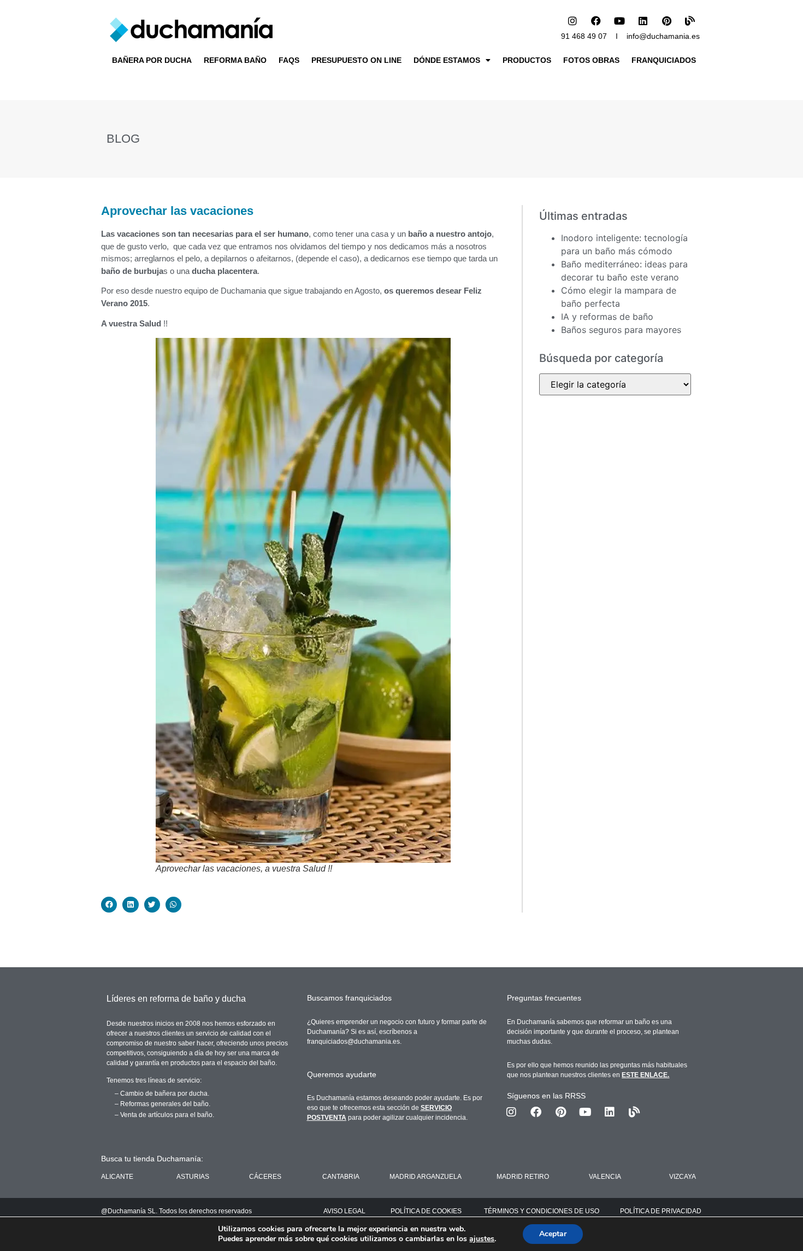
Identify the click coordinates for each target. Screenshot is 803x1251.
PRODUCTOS (527, 60)
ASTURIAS (192, 1176)
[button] (109, 905)
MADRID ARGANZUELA (425, 1176)
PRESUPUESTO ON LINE (356, 60)
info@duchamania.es (663, 36)
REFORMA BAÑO (235, 60)
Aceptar (552, 1234)
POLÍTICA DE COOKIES (426, 1211)
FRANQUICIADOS (663, 60)
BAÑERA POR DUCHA (152, 60)
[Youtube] (619, 21)
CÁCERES (265, 1176)
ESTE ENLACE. (645, 1075)
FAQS (289, 60)
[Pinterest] (666, 21)
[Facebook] (596, 21)
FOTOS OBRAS (591, 60)
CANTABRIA (340, 1176)
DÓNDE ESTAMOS (447, 60)
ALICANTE (117, 1176)
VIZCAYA (682, 1176)
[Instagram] (572, 21)
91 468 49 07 (584, 36)
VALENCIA (605, 1176)
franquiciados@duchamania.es (353, 1041)
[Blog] (690, 21)
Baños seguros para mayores (621, 329)
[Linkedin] (643, 21)
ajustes (481, 1239)
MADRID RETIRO (523, 1176)
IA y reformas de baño (607, 316)
